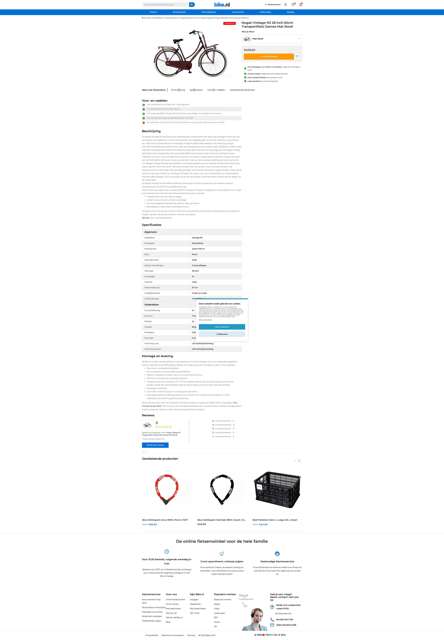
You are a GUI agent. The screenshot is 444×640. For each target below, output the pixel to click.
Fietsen (148, 18)
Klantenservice (151, 594)
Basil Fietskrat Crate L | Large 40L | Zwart (275, 520)
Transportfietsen (171, 18)
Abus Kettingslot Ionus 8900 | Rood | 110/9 (165, 520)
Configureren (222, 334)
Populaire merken (225, 594)
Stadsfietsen (158, 18)
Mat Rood (258, 38)
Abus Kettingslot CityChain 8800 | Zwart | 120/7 (222, 520)
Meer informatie (205, 320)
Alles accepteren (222, 327)
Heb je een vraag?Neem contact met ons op (284, 597)
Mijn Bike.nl (197, 594)
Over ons (171, 594)
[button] (272, 38)
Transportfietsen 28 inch (189, 18)
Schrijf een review (155, 445)
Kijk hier (146, 218)
